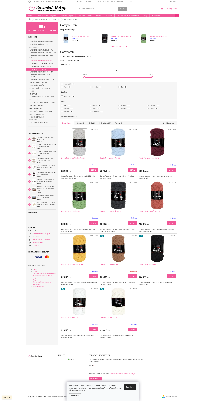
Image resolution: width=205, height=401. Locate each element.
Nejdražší (92, 123)
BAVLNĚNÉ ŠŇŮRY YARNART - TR (41, 79)
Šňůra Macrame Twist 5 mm (41, 66)
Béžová (68, 111)
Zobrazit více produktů (117, 46)
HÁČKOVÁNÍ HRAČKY (37, 85)
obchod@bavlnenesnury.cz (41, 234)
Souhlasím (130, 387)
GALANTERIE (34, 100)
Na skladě (69, 84)
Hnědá (125, 108)
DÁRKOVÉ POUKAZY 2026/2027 (40, 111)
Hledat (122, 9)
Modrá (96, 105)
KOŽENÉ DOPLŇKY (36, 105)
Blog (34, 280)
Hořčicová (97, 111)
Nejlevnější (80, 123)
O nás (79, 1)
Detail (93, 170)
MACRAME (33, 94)
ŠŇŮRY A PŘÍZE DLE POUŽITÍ (39, 88)
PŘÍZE (31, 91)
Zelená (68, 108)
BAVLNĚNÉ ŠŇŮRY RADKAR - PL (41, 50)
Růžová (125, 105)
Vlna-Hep (69, 96)
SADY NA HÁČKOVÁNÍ (37, 114)
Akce (67, 87)
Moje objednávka (38, 286)
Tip (123, 87)
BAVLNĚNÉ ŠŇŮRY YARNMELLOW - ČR (42, 56)
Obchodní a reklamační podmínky (110, 1)
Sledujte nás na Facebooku (41, 239)
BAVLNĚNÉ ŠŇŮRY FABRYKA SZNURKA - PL (39, 76)
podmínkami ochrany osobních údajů (122, 374)
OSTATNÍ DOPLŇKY (36, 108)
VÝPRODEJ (33, 120)
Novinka (96, 87)
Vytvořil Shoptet (171, 396)
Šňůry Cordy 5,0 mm (39, 69)
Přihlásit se (95, 378)
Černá (153, 108)
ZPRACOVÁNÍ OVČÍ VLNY (38, 123)
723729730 (35, 237)
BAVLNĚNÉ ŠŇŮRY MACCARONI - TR (42, 53)
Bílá (67, 105)
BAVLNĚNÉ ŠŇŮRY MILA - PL (39, 44)
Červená (154, 105)
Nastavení (75, 396)
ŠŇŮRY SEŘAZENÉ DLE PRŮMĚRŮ (41, 97)
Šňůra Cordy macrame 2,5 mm (42, 63)
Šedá (95, 108)
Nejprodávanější (105, 123)
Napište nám (37, 284)
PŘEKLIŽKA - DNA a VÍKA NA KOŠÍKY (42, 102)
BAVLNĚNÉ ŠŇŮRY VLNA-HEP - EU (41, 60)
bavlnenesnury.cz (37, 242)
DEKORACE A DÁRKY (36, 117)
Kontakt (89, 1)
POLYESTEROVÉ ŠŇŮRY (38, 82)
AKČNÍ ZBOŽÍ (34, 47)
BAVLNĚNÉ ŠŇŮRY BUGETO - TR (41, 72)
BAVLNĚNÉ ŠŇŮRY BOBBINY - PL (41, 41)
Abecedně (118, 123)
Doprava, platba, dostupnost (42, 282)
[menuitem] (30, 15)
